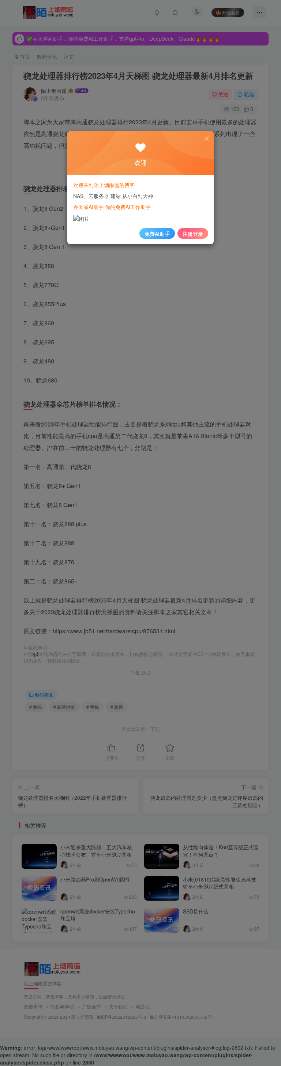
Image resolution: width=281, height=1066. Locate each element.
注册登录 (193, 233)
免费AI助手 (157, 233)
